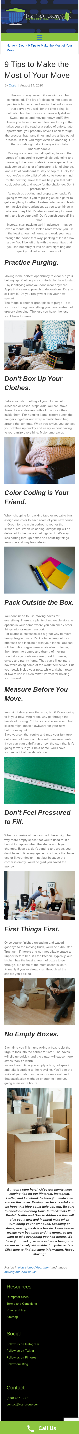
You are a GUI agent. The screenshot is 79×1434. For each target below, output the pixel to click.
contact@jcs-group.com (23, 1404)
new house (29, 1272)
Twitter (11, 1198)
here (16, 1249)
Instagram (61, 1193)
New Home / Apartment (34, 1267)
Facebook (32, 1198)
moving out (12, 1272)
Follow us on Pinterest (22, 1357)
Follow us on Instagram (23, 1344)
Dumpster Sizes (18, 1297)
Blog (21, 45)
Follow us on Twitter (20, 1350)
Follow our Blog (17, 1364)
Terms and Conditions (22, 1303)
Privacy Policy (16, 1310)
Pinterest (45, 1193)
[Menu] (39, 37)
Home (11, 45)
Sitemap (12, 1317)
